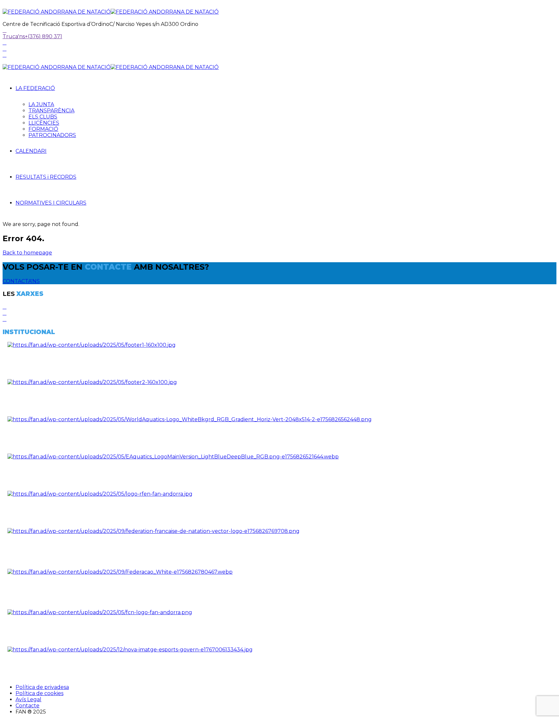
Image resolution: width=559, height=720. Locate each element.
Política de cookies (39, 693)
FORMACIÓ (43, 129)
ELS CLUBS (42, 117)
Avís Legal (28, 699)
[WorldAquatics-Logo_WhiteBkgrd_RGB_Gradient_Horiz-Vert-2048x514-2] (189, 419)
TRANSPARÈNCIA (51, 110)
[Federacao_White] (120, 572)
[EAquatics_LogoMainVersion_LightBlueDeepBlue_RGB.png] (173, 457)
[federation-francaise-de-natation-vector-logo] (153, 531)
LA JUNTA (41, 104)
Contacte (27, 706)
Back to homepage (27, 253)
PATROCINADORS (52, 135)
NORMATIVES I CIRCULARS (51, 203)
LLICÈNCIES (43, 123)
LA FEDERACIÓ (35, 88)
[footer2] (92, 382)
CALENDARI (31, 151)
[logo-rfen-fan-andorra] (99, 494)
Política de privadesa (42, 687)
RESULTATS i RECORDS (46, 177)
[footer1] (91, 345)
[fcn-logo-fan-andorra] (99, 612)
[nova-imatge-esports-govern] (130, 650)
